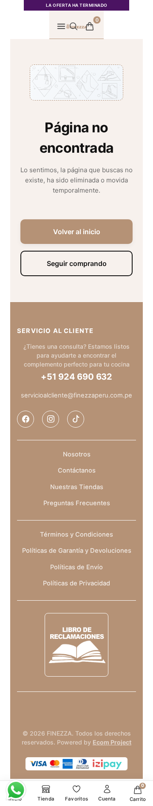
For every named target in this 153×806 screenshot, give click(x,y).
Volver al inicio (76, 231)
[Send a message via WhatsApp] (16, 790)
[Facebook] (25, 419)
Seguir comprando (77, 263)
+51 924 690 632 (76, 376)
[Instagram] (50, 419)
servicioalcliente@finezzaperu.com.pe (76, 395)
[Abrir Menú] (61, 26)
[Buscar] (73, 26)
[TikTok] (75, 419)
